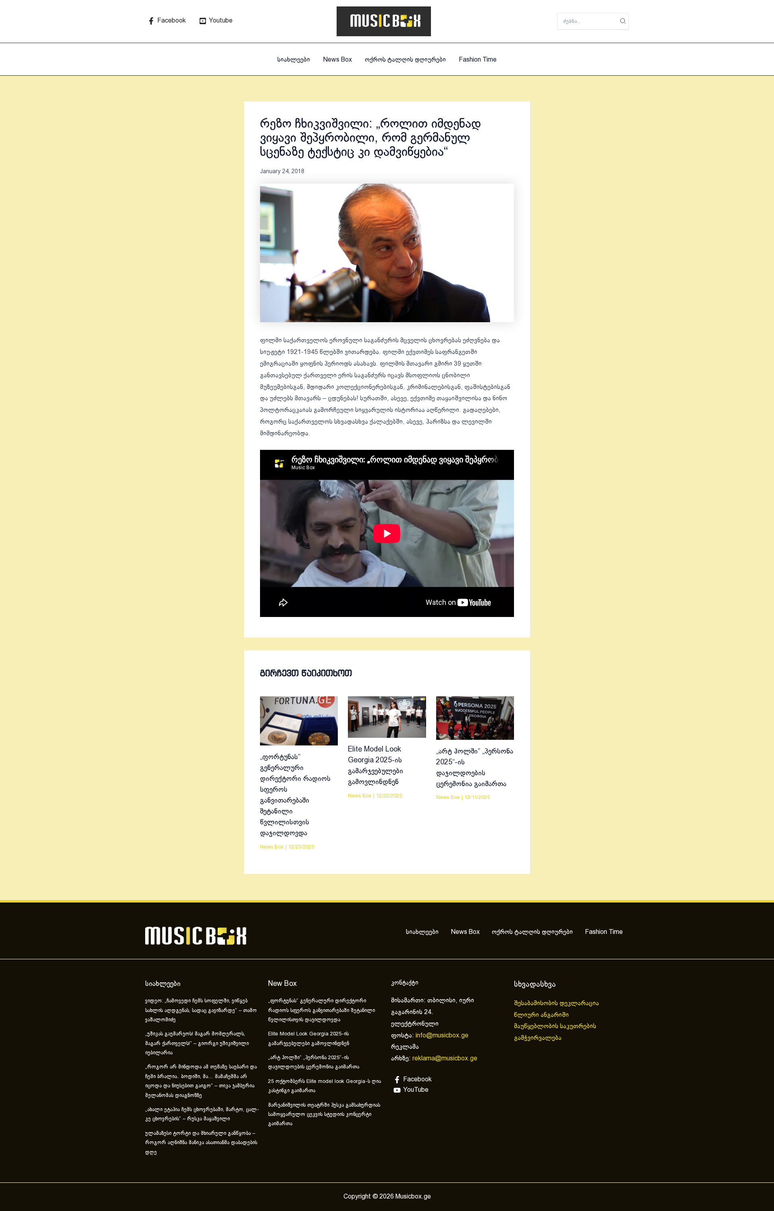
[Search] (623, 21)
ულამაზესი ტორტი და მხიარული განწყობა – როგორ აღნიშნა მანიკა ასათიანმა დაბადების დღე (201, 1143)
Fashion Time (478, 60)
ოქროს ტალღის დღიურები (405, 60)
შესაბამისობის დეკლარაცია (557, 1003)
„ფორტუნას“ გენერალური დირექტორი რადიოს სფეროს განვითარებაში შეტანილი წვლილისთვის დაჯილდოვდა (321, 1011)
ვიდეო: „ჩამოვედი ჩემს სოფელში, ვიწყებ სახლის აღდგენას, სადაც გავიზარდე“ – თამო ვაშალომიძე (201, 1011)
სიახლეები (293, 60)
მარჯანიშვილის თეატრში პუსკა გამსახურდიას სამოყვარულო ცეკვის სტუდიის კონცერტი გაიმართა (324, 1115)
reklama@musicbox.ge (444, 1059)
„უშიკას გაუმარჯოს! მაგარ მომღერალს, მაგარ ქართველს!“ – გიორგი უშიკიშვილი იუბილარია (197, 1044)
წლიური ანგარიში (542, 1015)
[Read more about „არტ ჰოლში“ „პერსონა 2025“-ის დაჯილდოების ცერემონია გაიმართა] (475, 718)
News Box (337, 60)
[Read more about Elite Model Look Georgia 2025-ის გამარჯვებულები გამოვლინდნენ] (387, 717)
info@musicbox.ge (442, 1036)
